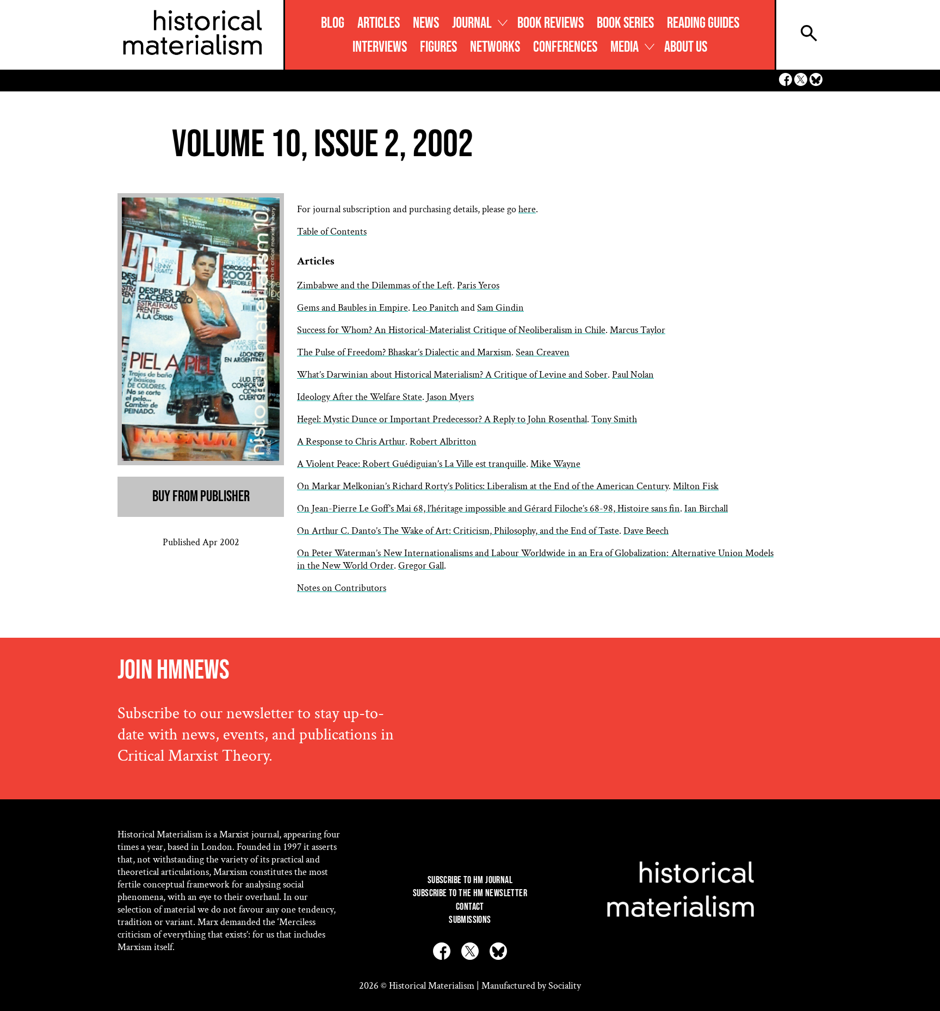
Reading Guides (703, 23)
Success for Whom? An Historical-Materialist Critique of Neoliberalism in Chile (451, 330)
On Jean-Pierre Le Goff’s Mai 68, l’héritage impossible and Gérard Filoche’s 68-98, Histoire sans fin (488, 508)
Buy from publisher (201, 497)
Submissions (470, 920)
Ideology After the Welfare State (359, 397)
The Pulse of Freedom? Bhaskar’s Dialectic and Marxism (404, 352)
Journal (472, 23)
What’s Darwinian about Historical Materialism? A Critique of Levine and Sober (452, 374)
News (426, 23)
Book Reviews (550, 23)
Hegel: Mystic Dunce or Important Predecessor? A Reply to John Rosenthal (442, 419)
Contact (470, 907)
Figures (438, 47)
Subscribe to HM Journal (470, 880)
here (527, 209)
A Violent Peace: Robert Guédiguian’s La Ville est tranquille (411, 464)
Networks (495, 47)
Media (624, 47)
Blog (332, 23)
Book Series (625, 23)
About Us (685, 47)
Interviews (379, 47)
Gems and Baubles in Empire (352, 307)
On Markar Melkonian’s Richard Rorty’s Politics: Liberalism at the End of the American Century (483, 486)
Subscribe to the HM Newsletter (470, 893)
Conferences (565, 47)
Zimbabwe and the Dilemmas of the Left (375, 285)
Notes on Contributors (341, 588)
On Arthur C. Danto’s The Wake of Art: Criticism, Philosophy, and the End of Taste (458, 531)
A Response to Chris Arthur (351, 441)
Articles (378, 23)
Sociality (564, 985)
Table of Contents (332, 231)
